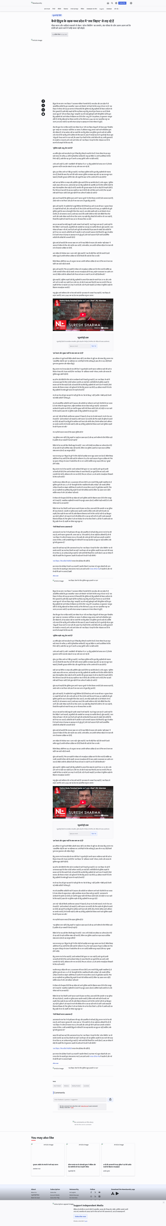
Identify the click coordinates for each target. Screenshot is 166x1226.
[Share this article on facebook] (43, 101)
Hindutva (66, 1086)
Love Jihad (86, 1086)
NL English (73, 1192)
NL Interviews (73, 1198)
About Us (34, 1192)
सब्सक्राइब (109, 9)
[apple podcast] (99, 1197)
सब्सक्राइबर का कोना (92, 9)
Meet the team (35, 1198)
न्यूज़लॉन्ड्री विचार (35, 1195)
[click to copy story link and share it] (43, 114)
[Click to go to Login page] (131, 3)
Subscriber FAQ (54, 1198)
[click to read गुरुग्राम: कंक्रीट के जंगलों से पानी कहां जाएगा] (47, 1152)
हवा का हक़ (47, 9)
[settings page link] (116, 3)
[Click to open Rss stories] (95, 1197)
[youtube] (99, 1192)
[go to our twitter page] (95, 1192)
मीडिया (82, 9)
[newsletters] (108, 3)
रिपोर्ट (53, 9)
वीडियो (59, 9)
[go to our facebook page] (91, 1192)
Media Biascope (74, 1195)
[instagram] (91, 1197)
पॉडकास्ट (66, 9)
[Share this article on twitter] (43, 105)
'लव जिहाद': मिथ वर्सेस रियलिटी (62, 561)
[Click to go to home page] (38, 3)
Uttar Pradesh (57, 1086)
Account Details (55, 1195)
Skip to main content (39, 14)
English (102, 9)
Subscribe (122, 3)
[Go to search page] (112, 3)
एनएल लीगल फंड (95, 569)
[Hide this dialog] (164, 1202)
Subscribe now (80, 1216)
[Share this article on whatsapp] (43, 110)
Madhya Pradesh (76, 1086)
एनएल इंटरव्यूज (74, 9)
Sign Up (94, 346)
